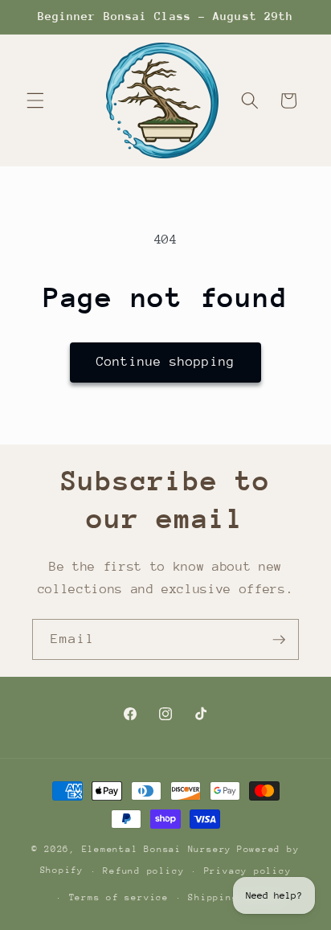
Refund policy (143, 871)
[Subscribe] (278, 640)
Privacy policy (248, 871)
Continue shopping (165, 361)
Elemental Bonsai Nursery (156, 849)
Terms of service (119, 897)
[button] (35, 100)
